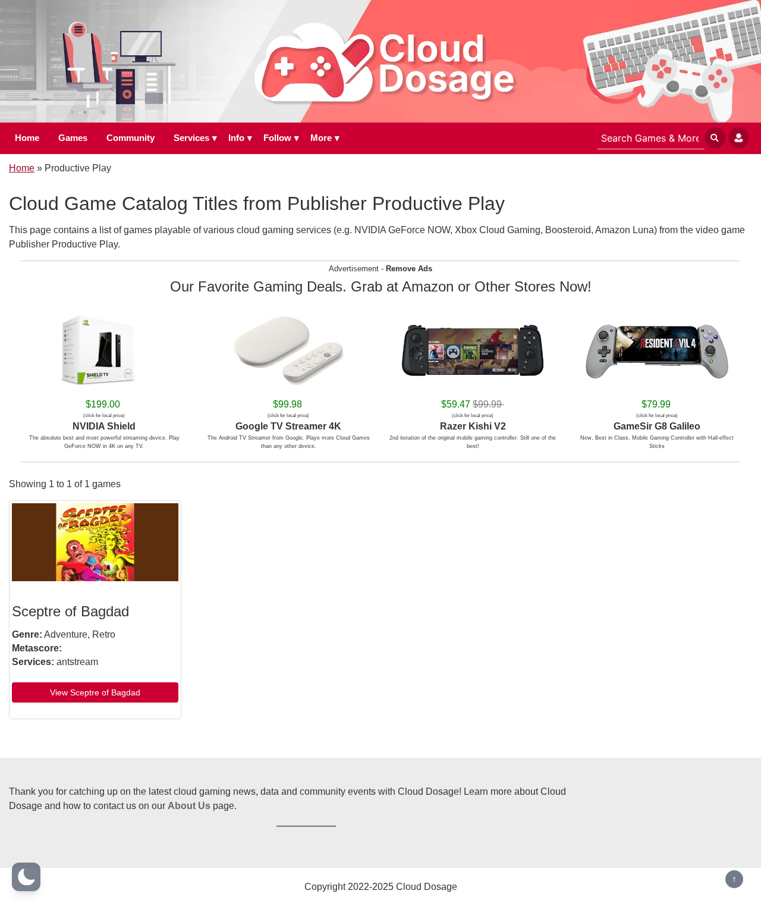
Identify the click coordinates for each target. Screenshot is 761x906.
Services (191, 138)
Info (236, 138)
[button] (26, 877)
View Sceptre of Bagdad (95, 692)
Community (130, 138)
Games (72, 138)
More (321, 138)
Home (27, 138)
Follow (277, 138)
